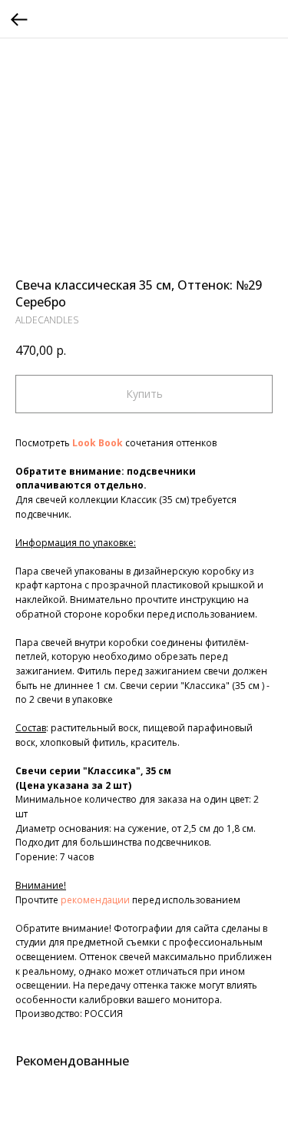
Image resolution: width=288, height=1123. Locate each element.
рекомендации (95, 899)
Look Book (97, 442)
